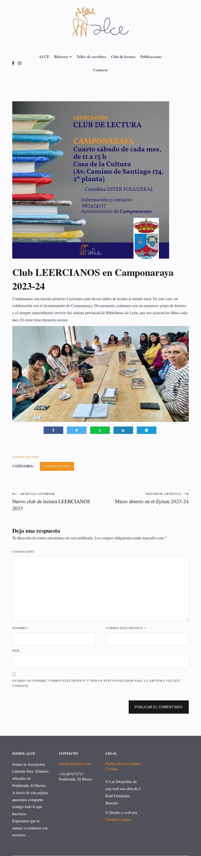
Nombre (20, 628)
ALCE (44, 56)
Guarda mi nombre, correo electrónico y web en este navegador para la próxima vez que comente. (96, 683)
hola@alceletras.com (75, 763)
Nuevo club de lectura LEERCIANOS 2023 (51, 502)
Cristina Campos (118, 819)
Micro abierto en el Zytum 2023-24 (152, 498)
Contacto (100, 70)
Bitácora (61, 56)
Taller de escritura (91, 56)
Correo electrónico (126, 628)
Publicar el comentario (159, 707)
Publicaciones (151, 56)
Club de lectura (123, 56)
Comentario (23, 551)
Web (15, 650)
